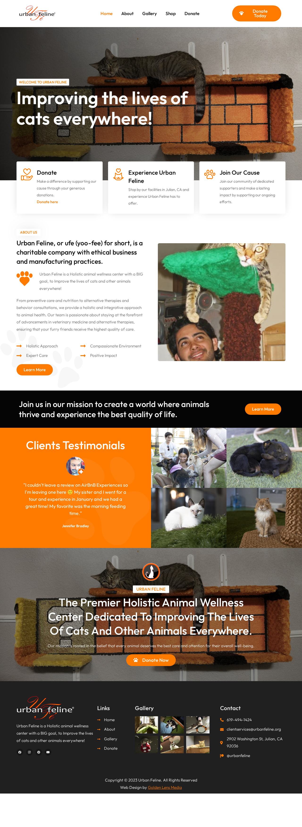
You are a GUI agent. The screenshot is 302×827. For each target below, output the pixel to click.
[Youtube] (48, 752)
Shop (171, 13)
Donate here (47, 201)
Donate (192, 13)
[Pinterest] (38, 752)
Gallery (149, 13)
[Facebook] (20, 752)
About (127, 13)
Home (107, 13)
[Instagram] (29, 752)
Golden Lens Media (165, 787)
